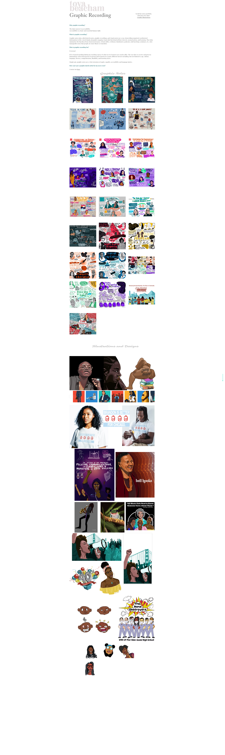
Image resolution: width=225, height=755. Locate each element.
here (78, 69)
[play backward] (72, 397)
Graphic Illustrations (143, 17)
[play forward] (155, 397)
